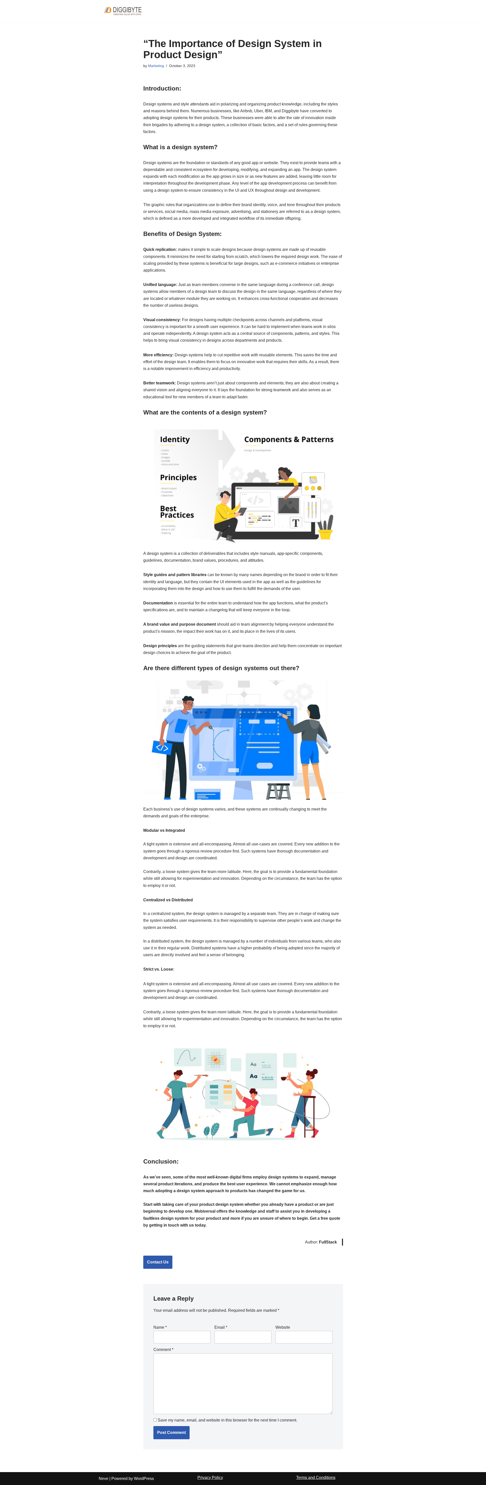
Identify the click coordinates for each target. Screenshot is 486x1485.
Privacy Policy (210, 1477)
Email (220, 1327)
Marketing (156, 66)
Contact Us (158, 1262)
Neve (103, 1478)
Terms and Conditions (315, 1477)
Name (160, 1327)
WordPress (144, 1478)
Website (282, 1327)
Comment (163, 1349)
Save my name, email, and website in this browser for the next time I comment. (227, 1420)
